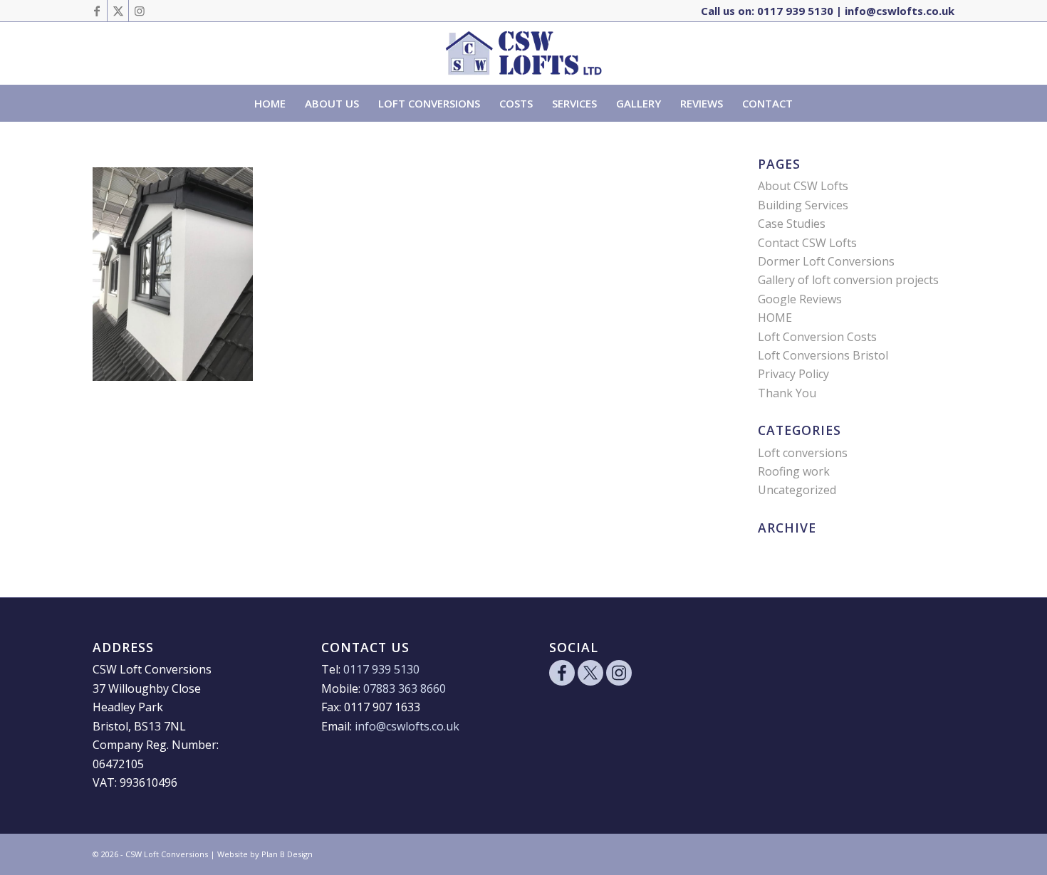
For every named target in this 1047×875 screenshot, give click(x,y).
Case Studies (791, 223)
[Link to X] (118, 10)
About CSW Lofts (803, 186)
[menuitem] (270, 103)
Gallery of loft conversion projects (848, 280)
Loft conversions (803, 453)
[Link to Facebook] (96, 10)
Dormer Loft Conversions (826, 261)
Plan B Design (287, 854)
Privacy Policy (793, 374)
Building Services (803, 205)
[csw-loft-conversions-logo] (524, 53)
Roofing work (794, 471)
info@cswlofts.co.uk (899, 11)
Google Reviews (800, 299)
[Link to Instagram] (139, 10)
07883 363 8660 (404, 688)
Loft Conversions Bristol (823, 355)
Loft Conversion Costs (817, 337)
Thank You (787, 393)
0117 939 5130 (795, 11)
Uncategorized (797, 490)
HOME (775, 317)
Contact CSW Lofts (807, 243)
